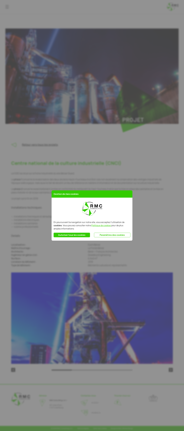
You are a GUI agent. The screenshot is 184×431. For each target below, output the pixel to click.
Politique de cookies (101, 225)
